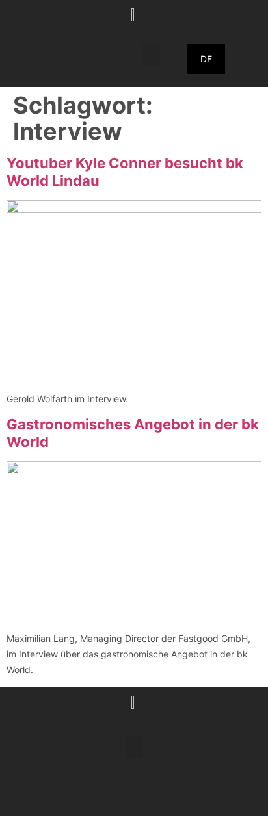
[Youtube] (170, 793)
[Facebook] (98, 793)
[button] (151, 55)
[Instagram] (134, 793)
